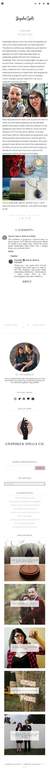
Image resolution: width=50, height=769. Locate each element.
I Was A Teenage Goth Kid (25, 498)
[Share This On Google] (29, 218)
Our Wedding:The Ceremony (25, 690)
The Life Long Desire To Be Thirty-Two (25, 512)
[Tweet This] (23, 218)
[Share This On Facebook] (20, 218)
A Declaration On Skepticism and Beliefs (25, 501)
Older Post (39, 325)
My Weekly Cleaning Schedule (25, 527)
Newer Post (11, 325)
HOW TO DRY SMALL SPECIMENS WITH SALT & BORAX (24, 560)
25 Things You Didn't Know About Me (24, 520)
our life (37, 215)
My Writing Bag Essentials (25, 523)
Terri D (11, 236)
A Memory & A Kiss (24, 516)
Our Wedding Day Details (25, 603)
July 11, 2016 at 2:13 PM (25, 236)
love (29, 215)
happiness (21, 215)
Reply (10, 251)
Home (26, 326)
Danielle (18, 260)
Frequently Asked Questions (24, 509)
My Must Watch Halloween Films (24, 647)
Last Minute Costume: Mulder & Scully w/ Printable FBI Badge (24, 735)
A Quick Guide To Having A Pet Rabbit (24, 505)
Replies (14, 256)
